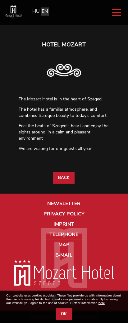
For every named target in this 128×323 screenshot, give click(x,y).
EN (45, 11)
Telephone (63, 234)
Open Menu (116, 12)
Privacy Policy (64, 213)
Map (64, 244)
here (101, 303)
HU (36, 11)
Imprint (63, 224)
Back (64, 178)
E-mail (63, 255)
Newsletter (63, 203)
